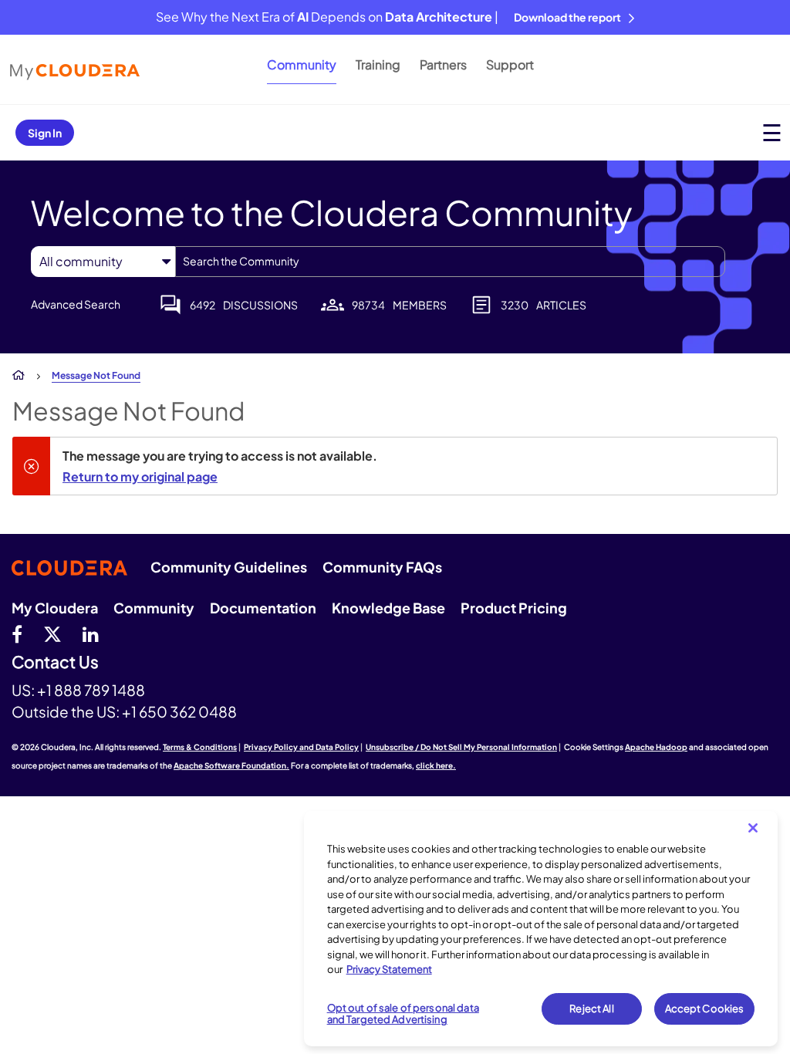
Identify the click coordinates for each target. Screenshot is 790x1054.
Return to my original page (140, 476)
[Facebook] (17, 633)
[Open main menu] (771, 132)
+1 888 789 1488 (91, 690)
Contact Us (55, 662)
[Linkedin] (91, 633)
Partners (443, 64)
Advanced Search (75, 304)
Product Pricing (514, 608)
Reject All (591, 1008)
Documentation (263, 608)
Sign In (45, 133)
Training (378, 64)
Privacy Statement (389, 969)
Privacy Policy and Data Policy (301, 747)
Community (301, 64)
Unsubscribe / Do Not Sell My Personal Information (461, 747)
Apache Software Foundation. (231, 765)
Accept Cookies (704, 1008)
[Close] (753, 828)
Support (510, 64)
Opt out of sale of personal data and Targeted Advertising (403, 1014)
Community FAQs (382, 567)
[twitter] (52, 633)
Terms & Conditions (200, 747)
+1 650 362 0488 (179, 711)
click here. (436, 765)
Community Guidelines (228, 567)
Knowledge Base (388, 608)
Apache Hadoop (656, 747)
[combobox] (450, 261)
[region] (541, 928)
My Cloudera (55, 608)
